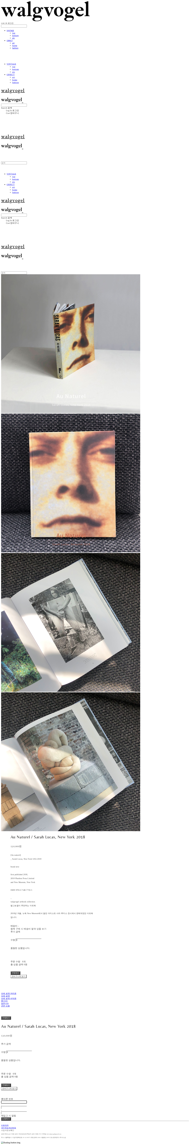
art (13, 43)
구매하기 (6, 1018)
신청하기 (6, 1119)
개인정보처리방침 (8, 1128)
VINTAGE (10, 30)
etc (13, 38)
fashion (15, 48)
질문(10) (5, 1003)
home (14, 45)
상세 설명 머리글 (8, 993)
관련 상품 (5, 1006)
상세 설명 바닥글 (8, 998)
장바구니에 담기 (9, 1088)
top (13, 33)
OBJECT (10, 40)
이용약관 (5, 1125)
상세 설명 (5, 996)
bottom (15, 35)
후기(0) (4, 1001)
